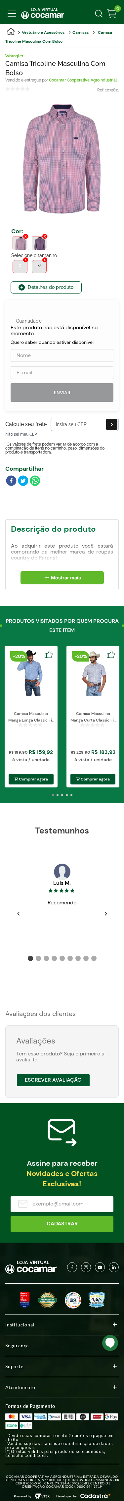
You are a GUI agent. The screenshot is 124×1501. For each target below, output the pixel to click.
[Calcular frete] (111, 424)
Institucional (19, 1324)
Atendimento (20, 1387)
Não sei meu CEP (21, 434)
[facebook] (11, 481)
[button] (21, 243)
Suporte (14, 1366)
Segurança (17, 1345)
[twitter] (23, 481)
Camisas (80, 32)
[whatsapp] (35, 481)
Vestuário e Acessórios (43, 32)
